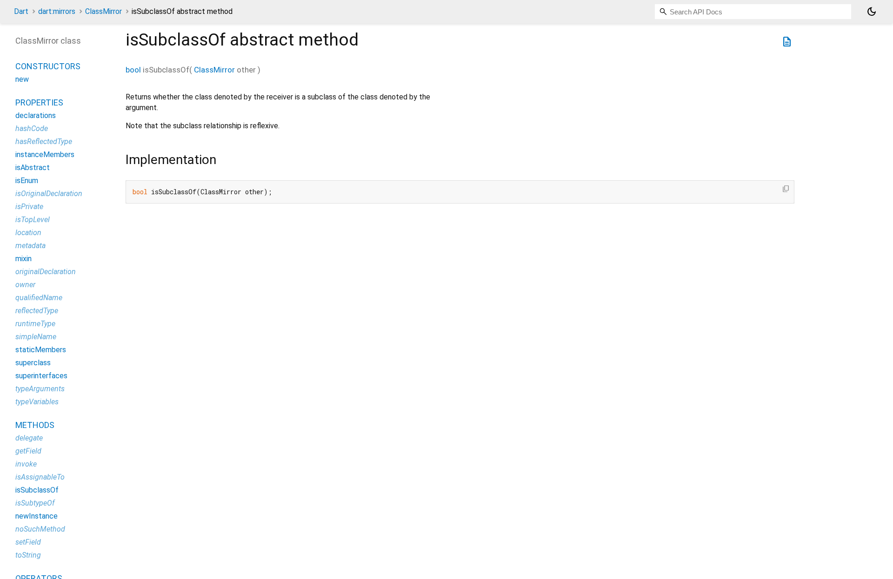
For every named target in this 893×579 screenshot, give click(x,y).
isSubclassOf (37, 490)
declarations (35, 115)
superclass (33, 362)
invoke (26, 464)
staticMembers (40, 349)
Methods (34, 425)
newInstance (36, 516)
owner (25, 284)
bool (133, 69)
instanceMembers (44, 154)
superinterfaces (41, 375)
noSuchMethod (40, 529)
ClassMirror (103, 11)
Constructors (47, 66)
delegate (29, 438)
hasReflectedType (43, 141)
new (22, 79)
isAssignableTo (40, 477)
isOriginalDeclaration (48, 193)
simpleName (35, 336)
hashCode (31, 128)
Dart (21, 11)
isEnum (26, 180)
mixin (23, 258)
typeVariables (37, 401)
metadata (30, 245)
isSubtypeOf (34, 503)
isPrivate (29, 206)
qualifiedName (38, 297)
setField (28, 542)
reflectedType (36, 310)
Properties (39, 102)
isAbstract (32, 167)
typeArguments (40, 388)
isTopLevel (32, 219)
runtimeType (35, 323)
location (28, 232)
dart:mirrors (56, 11)
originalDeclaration (45, 271)
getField (28, 451)
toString (28, 555)
